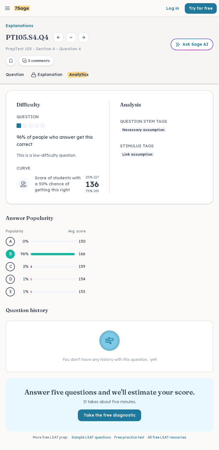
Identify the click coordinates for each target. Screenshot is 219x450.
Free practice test (129, 437)
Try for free (201, 8)
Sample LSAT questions (91, 437)
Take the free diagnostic (109, 415)
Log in (172, 8)
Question (15, 74)
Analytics (79, 74)
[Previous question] (58, 37)
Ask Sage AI (195, 44)
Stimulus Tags (137, 145)
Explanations (19, 25)
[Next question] (83, 37)
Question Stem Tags (143, 121)
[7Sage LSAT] (22, 8)
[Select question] (71, 37)
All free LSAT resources (167, 437)
